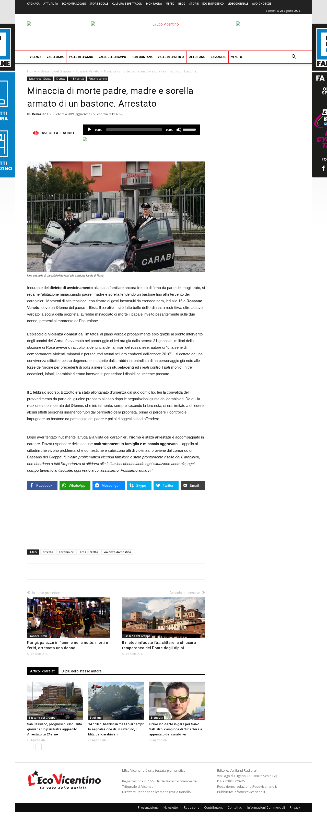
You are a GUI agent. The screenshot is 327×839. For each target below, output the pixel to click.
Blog (181, 3)
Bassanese (218, 57)
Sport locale (98, 3)
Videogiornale (238, 3)
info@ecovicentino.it (249, 792)
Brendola (157, 717)
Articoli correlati (42, 671)
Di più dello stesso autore (82, 671)
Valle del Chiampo (112, 57)
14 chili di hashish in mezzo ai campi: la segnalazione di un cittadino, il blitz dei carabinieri (116, 729)
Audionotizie (261, 3)
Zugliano (96, 717)
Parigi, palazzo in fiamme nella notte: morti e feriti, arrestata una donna (67, 645)
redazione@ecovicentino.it (256, 786)
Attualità (50, 3)
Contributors (213, 807)
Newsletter (171, 807)
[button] (294, 57)
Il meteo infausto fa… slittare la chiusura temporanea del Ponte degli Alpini (159, 645)
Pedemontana (142, 57)
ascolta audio (89, 129)
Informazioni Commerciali (266, 807)
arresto (48, 552)
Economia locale (74, 3)
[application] (141, 129)
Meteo (170, 3)
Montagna (154, 3)
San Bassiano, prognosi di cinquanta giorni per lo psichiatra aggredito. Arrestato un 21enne (54, 729)
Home (31, 71)
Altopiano (197, 57)
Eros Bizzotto (89, 552)
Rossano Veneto (87, 71)
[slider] (190, 129)
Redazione (40, 114)
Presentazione (148, 807)
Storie (193, 3)
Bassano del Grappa (56, 71)
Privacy (295, 807)
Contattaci (235, 807)
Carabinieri (66, 552)
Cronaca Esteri (38, 636)
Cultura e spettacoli (127, 3)
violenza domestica (117, 552)
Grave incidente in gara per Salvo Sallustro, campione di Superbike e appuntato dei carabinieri (175, 729)
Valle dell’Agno (81, 57)
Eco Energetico (213, 3)
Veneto (236, 57)
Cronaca (33, 3)
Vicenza (35, 57)
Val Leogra (55, 57)
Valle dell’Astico (171, 57)
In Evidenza (77, 78)
